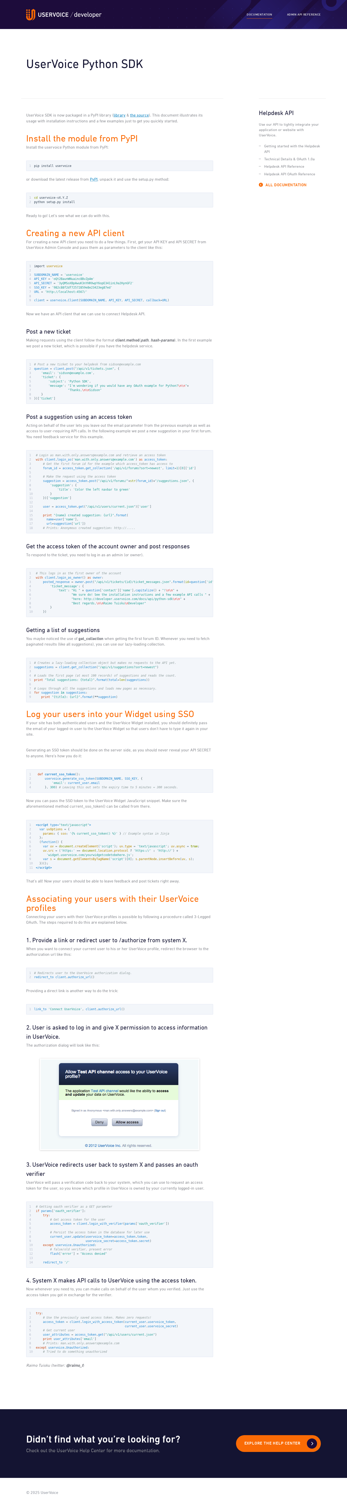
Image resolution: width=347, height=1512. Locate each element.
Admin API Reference (304, 15)
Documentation (259, 15)
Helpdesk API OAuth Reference (289, 174)
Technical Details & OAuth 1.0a (289, 159)
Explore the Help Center (272, 1443)
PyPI (94, 180)
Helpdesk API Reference (284, 166)
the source (139, 115)
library (119, 115)
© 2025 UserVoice (42, 1493)
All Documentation (286, 185)
